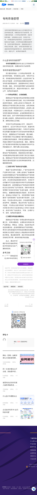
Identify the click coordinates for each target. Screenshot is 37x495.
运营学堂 (33, 453)
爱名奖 (20, 488)
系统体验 (33, 450)
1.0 (7, 255)
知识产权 (6, 286)
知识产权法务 (6, 488)
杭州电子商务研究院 (28, 488)
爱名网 (9, 487)
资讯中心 (33, 456)
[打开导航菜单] (34, 4)
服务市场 (33, 447)
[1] (20, 60)
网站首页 (8, 9)
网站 (24, 272)
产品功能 (33, 444)
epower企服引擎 (26, 487)
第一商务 (19, 487)
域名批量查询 (14, 488)
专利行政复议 (29, 306)
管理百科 (13, 286)
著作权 (6, 306)
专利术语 (20, 286)
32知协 (13, 487)
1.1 (9, 255)
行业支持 (33, 459)
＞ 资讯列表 (15, 9)
